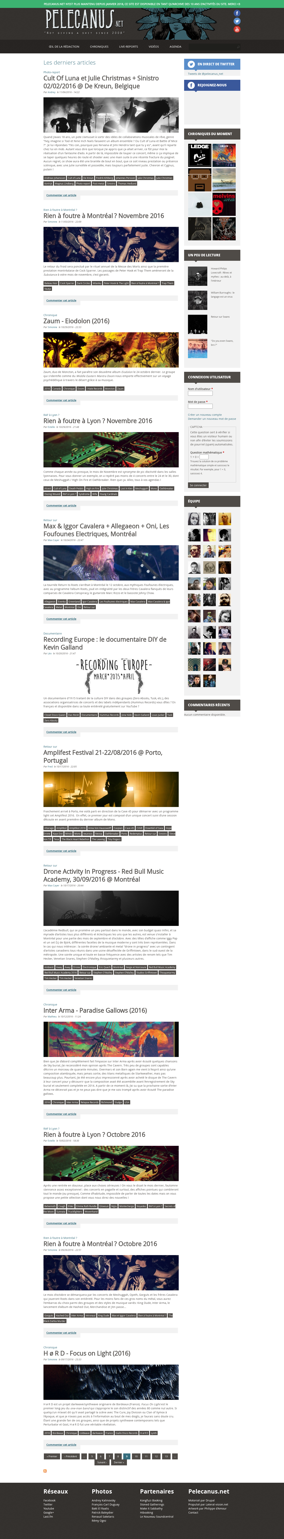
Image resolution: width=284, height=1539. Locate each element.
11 (146, 1456)
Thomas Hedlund (127, 183)
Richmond (106, 1102)
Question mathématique (207, 452)
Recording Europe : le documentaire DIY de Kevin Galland (105, 643)
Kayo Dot (58, 833)
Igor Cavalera (89, 601)
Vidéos (154, 46)
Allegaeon (49, 601)
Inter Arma (72, 1102)
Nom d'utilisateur (200, 389)
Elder (71, 1206)
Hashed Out (62, 1315)
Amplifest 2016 (77, 828)
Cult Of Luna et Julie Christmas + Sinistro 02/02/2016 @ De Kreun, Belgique (101, 82)
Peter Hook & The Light (116, 283)
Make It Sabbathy (151, 1508)
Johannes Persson (125, 177)
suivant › (102, 1462)
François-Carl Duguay (105, 1504)
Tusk (169, 714)
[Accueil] (84, 22)
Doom (80, 388)
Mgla (114, 1206)
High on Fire (92, 488)
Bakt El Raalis (100, 1508)
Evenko (62, 601)
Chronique (50, 315)
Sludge (118, 1102)
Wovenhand (91, 1211)
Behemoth (50, 1206)
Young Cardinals (108, 494)
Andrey (51, 92)
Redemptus (136, 833)
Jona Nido (127, 714)
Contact (193, 1512)
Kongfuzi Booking (151, 1500)
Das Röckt (73, 714)
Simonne (52, 221)
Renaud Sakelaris (103, 1516)
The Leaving (98, 839)
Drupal (210, 1500)
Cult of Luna (74, 177)
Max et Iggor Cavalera (124, 1315)
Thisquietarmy (167, 972)
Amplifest (61, 828)
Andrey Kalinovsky (103, 1500)
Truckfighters (75, 1211)
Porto (124, 833)
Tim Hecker (50, 978)
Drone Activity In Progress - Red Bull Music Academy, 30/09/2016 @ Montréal (103, 875)
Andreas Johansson (54, 177)
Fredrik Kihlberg (104, 177)
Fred (50, 766)
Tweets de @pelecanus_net (205, 74)
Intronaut (90, 1315)
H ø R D (144, 1433)
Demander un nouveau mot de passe (212, 419)
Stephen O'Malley (102, 972)
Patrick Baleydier (102, 1512)
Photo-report (51, 72)
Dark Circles (83, 283)
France (109, 1433)
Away (59, 967)
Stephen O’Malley (124, 972)
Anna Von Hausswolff (99, 828)
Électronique (89, 967)
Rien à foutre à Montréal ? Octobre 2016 (100, 1244)
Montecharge (126, 1206)
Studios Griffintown (146, 972)
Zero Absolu (50, 720)
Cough (61, 1206)
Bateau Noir (50, 283)
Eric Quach (105, 967)
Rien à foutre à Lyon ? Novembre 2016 (97, 421)
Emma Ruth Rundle (86, 1206)
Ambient (49, 967)
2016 (47, 388)
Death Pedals (76, 488)
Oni (79, 607)
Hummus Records (109, 714)
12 (156, 1456)
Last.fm (48, 1516)
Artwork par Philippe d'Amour (207, 1508)
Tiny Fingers (114, 839)
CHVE (140, 828)
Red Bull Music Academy (162, 967)
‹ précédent (71, 1456)
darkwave (97, 1433)
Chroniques (99, 46)
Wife (94, 494)
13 (166, 1456)
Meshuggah (141, 488)
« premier (52, 1456)
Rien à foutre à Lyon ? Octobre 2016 (94, 1134)
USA (127, 1102)
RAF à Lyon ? (51, 415)
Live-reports (128, 46)
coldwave (85, 1433)
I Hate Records (94, 388)
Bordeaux (58, 1433)
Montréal (70, 607)
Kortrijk (48, 183)
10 (136, 1456)
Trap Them (167, 283)
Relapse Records (90, 1102)
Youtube (48, 1508)
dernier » (119, 1462)
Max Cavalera (137, 601)
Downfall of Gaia (154, 828)
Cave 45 (129, 828)
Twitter (48, 1504)
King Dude (103, 1315)
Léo (50, 653)
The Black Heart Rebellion (75, 839)
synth (154, 1433)
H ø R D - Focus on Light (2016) (86, 1353)
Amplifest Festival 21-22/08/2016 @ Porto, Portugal (102, 756)
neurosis (88, 833)
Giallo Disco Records (127, 1433)
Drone (76, 967)
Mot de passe (198, 402)
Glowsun (104, 1206)
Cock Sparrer (67, 283)
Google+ (48, 1512)
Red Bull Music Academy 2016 (60, 972)
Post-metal (98, 183)
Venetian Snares (83, 978)
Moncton (110, 388)
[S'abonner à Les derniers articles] (111, 1471)
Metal (59, 607)
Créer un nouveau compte (205, 415)
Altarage (49, 828)
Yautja (47, 288)
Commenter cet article (61, 195)
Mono (154, 488)
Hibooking (146, 1512)
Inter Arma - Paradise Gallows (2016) (95, 1010)
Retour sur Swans (220, 316)
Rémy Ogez (99, 1520)
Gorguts (48, 1315)
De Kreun (88, 177)
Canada (57, 388)
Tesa (56, 839)
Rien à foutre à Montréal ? (60, 210)
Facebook (49, 1500)
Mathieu (52, 1016)
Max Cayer (53, 540)
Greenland (74, 601)
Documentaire (52, 633)
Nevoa (98, 833)
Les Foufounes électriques (114, 601)
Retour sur (50, 520)
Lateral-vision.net (217, 1504)
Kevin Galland (141, 714)
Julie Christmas (146, 177)
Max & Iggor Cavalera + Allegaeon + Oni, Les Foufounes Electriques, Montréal (106, 530)
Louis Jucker (158, 714)
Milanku (97, 283)
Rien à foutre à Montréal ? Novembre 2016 (103, 216)
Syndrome (84, 494)
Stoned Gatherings (152, 1504)
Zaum (120, 388)
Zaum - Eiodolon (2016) (76, 321)
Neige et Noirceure (136, 967)
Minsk (68, 833)
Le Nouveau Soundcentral (156, 1516)
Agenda (175, 46)
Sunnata (60, 1211)
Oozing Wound (52, 494)
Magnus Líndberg (64, 183)
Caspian (118, 828)
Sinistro (111, 183)
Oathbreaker (166, 488)
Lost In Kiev (127, 488)
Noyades (141, 1206)
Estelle (51, 426)
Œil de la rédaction (64, 46)
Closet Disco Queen (54, 714)
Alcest (47, 488)
